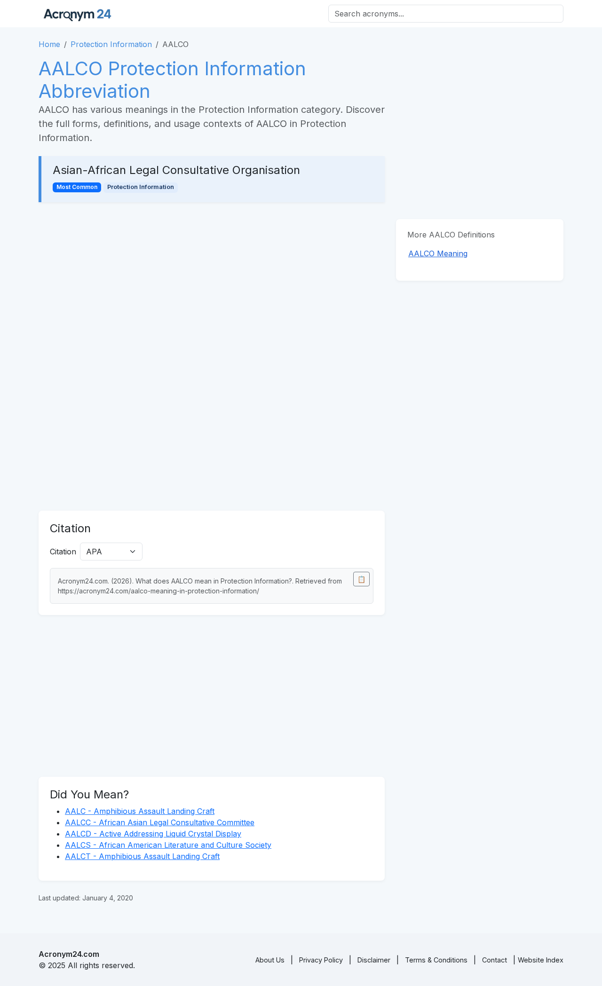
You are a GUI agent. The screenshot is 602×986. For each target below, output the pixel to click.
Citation (63, 551)
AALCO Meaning (437, 253)
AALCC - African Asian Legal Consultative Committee (159, 822)
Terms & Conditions (436, 960)
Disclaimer (373, 960)
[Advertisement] (212, 283)
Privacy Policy (321, 960)
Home (49, 44)
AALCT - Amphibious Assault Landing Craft (142, 856)
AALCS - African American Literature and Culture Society (168, 845)
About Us (270, 960)
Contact (494, 960)
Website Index (540, 960)
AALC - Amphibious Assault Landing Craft (139, 811)
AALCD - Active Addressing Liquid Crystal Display (153, 833)
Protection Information (111, 44)
